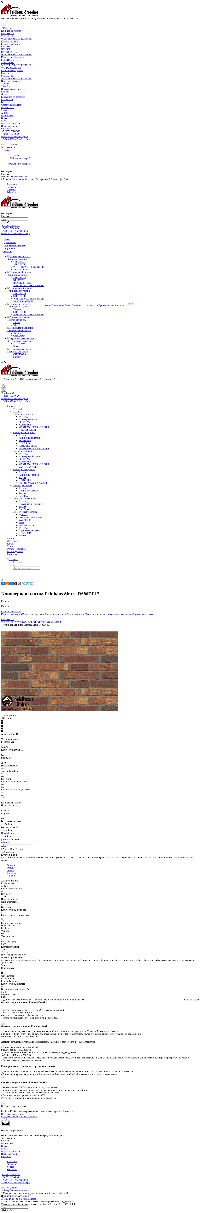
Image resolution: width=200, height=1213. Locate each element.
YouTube (11, 189)
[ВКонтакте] (3, 583)
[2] (100, 723)
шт (5, 842)
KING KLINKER (52, 622)
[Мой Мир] (11, 583)
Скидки (11, 875)
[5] (100, 731)
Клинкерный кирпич (29, 438)
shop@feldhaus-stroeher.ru (15, 176)
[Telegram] (31, 583)
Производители (9, 1154)
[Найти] (3, 25)
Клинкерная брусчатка (30, 456)
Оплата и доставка (10, 1151)
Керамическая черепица (31, 517)
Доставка (11, 873)
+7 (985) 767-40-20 (11, 131)
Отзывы (11, 867)
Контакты (6, 1156)
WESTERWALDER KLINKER (28, 622)
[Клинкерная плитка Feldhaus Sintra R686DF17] (59, 710)
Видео (4, 1146)
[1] (100, 720)
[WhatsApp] (23, 583)
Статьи (4, 1148)
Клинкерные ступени (29, 475)
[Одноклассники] (7, 583)
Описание (12, 865)
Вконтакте (12, 184)
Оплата (10, 870)
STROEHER (7, 622)
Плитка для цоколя (28, 490)
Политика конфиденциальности (20, 1199)
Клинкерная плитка (29, 419)
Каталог (17, 411)
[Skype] (27, 583)
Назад (19, 408)
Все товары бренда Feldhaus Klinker (19, 1116)
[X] (15, 583)
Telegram (11, 187)
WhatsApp (12, 192)
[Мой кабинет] (2, 382)
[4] (100, 728)
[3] (100, 726)
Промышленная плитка (30, 504)
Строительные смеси (29, 530)
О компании (7, 1143)
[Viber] (19, 583)
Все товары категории (12, 1114)
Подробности (8, 833)
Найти (5, 1210)
